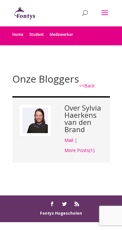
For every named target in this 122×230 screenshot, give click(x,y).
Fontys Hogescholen (61, 213)
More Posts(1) (79, 150)
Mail (68, 140)
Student (36, 34)
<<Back (87, 86)
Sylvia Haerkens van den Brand (82, 118)
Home (17, 34)
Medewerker (61, 34)
